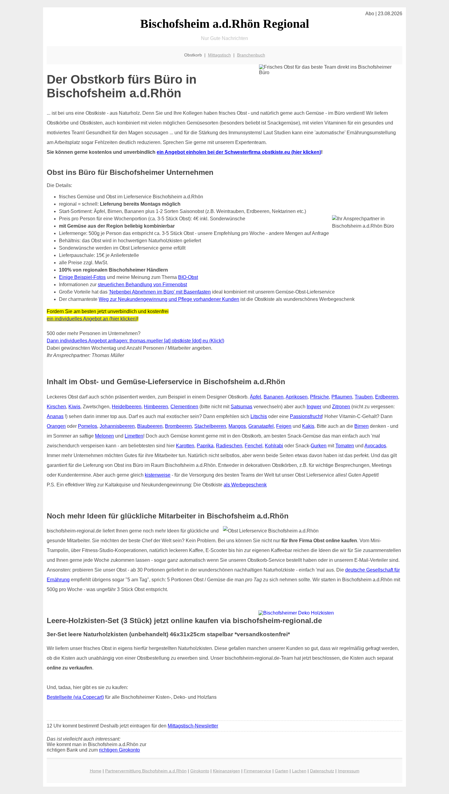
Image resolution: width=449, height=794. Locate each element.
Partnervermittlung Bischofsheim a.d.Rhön (146, 770)
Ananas (55, 416)
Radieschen (229, 445)
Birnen (361, 426)
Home (95, 770)
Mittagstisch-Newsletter (193, 725)
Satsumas (241, 406)
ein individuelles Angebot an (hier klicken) (92, 318)
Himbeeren (156, 406)
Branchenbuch (251, 54)
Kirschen (56, 406)
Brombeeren (178, 426)
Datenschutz (322, 770)
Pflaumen (341, 396)
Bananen (273, 396)
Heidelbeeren (126, 406)
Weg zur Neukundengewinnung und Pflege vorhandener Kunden (169, 299)
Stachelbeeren (210, 426)
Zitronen (341, 406)
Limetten (134, 436)
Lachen (299, 770)
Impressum (349, 770)
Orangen (56, 426)
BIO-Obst (188, 277)
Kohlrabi (274, 445)
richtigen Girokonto (119, 749)
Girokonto (199, 770)
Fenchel (253, 445)
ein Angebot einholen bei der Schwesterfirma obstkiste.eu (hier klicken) (239, 152)
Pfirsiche (319, 396)
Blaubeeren (149, 426)
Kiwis (74, 406)
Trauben (364, 396)
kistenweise (157, 475)
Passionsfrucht (306, 416)
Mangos (237, 426)
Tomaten (344, 445)
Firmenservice (257, 770)
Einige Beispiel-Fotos (82, 277)
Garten (281, 770)
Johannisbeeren (117, 426)
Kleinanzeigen (226, 770)
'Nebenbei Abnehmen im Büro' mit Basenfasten (160, 291)
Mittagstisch (219, 54)
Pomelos (87, 426)
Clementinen (184, 406)
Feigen (283, 426)
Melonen (104, 436)
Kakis (308, 426)
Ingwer (314, 406)
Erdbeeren (386, 396)
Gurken (319, 445)
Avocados (375, 445)
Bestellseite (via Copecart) (75, 697)
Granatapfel (261, 426)
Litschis (258, 416)
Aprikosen (297, 396)
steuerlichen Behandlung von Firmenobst (142, 284)
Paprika (205, 445)
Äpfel (255, 396)
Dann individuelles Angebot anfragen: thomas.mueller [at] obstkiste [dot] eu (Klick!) (135, 340)
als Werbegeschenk (245, 484)
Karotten (185, 445)
